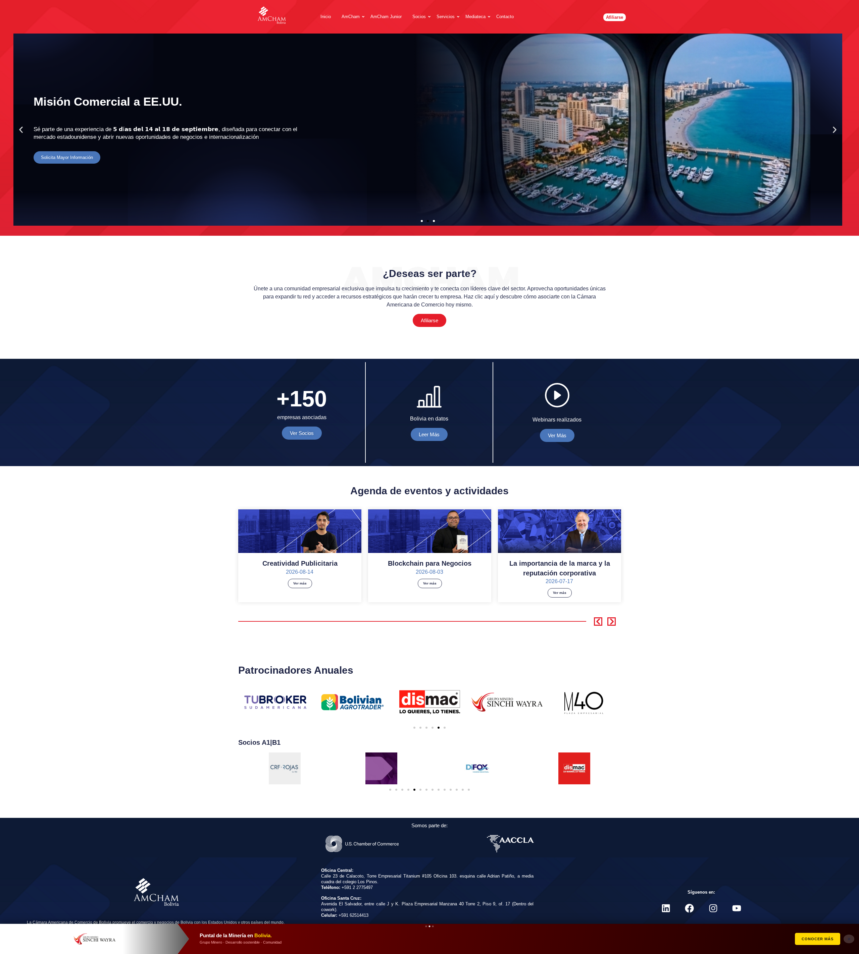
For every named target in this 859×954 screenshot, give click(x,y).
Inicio (325, 16)
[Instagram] (713, 908)
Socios (419, 16)
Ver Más (557, 435)
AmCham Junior (386, 16)
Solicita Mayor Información (67, 157)
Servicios (446, 16)
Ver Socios (302, 433)
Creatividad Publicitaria (300, 563)
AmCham (351, 16)
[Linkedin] (666, 908)
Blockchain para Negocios (429, 563)
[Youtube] (736, 908)
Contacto (505, 16)
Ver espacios (818, 939)
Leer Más (429, 434)
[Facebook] (689, 908)
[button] (21, 129)
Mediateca (475, 16)
